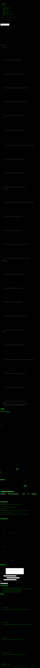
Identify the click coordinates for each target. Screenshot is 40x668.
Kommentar (2, 574)
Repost (14, 507)
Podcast (3, 10)
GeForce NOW (34, 493)
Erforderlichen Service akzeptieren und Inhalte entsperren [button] (11, 504)
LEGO (17, 468)
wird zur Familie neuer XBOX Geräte (11, 590)
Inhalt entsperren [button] (3, 503)
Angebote (4, 4)
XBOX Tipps (4, 402)
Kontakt (3, 15)
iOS (28, 493)
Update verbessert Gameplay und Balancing (12, 589)
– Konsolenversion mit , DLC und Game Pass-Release (17, 588)
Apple (24, 493)
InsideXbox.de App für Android (8, 14)
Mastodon (33, 666)
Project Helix (4, 46)
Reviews (3, 13)
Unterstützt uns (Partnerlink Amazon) (20, 666)
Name (1, 575)
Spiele (3, 5)
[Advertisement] (20, 32)
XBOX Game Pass (5, 8)
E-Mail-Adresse (3, 577)
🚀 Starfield (4, 3)
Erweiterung (2, 479)
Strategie (25, 485)
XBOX (9, 493)
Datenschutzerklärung (6, 664)
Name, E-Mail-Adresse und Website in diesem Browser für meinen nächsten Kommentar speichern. (20, 581)
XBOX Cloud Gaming (6, 12)
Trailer (5, 6)
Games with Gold (7, 7)
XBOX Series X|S (5, 9)
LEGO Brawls (11, 507)
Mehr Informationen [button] (4, 501)
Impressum (4, 663)
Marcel (1, 425)
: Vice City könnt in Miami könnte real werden (11, 592)
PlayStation (12, 493)
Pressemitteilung (6, 506)
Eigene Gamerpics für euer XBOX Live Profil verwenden (14, 405)
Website (1, 579)
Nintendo (16, 493)
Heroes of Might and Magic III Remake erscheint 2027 (12, 587)
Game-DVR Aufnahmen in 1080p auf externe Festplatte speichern (16, 404)
